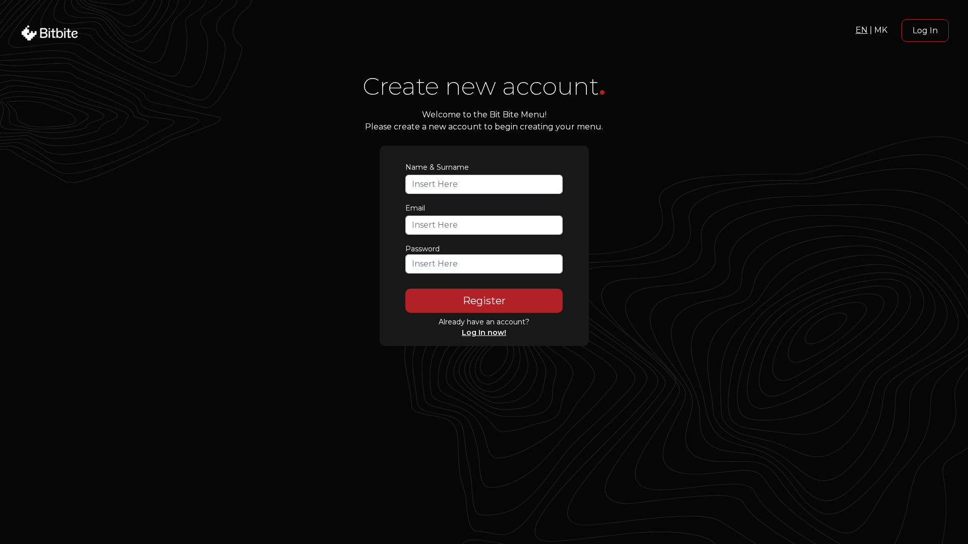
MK (880, 30)
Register (484, 301)
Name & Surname (437, 167)
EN (862, 30)
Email (415, 208)
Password (422, 248)
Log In (925, 30)
